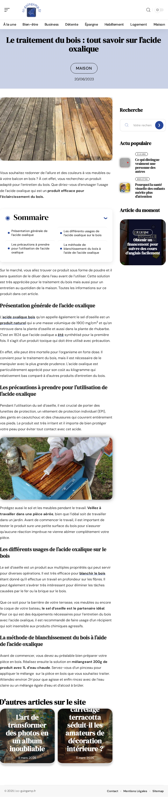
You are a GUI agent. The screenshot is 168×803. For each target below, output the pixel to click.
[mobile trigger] (8, 10)
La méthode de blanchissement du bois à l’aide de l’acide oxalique (82, 249)
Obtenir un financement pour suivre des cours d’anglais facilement (143, 246)
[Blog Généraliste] (31, 10)
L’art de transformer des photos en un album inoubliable (27, 733)
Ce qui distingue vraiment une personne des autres (147, 165)
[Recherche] (148, 10)
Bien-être (142, 179)
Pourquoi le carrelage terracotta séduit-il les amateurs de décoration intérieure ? (85, 725)
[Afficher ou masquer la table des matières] (77, 218)
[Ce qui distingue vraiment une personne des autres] (125, 162)
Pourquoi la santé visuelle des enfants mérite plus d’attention (150, 190)
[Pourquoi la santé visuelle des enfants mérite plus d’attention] (125, 187)
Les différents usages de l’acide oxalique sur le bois (83, 233)
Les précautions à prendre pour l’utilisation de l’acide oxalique (30, 248)
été (61, 334)
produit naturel (13, 323)
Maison (84, 68)
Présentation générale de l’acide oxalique (29, 233)
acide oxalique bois (18, 317)
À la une (141, 154)
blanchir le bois (92, 573)
